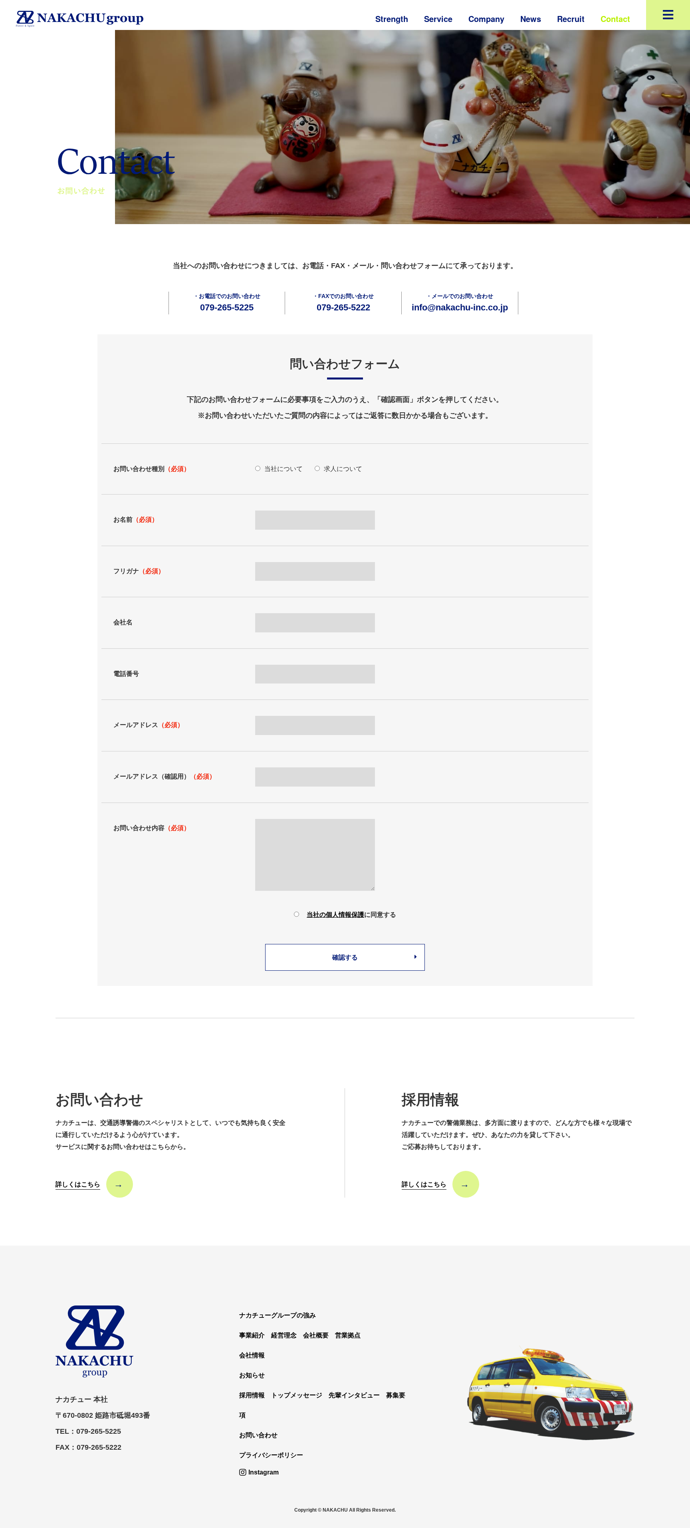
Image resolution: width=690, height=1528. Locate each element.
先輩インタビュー (354, 1395)
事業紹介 (252, 1335)
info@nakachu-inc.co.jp (460, 307)
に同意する (351, 914)
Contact (615, 18)
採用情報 (252, 1395)
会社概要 (316, 1335)
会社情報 (252, 1355)
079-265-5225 (227, 307)
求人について (343, 468)
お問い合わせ (258, 1435)
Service (438, 18)
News (530, 18)
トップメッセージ (296, 1395)
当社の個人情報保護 (335, 914)
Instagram (263, 1472)
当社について (283, 468)
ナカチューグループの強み (277, 1315)
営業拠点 (348, 1335)
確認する (345, 957)
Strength (391, 18)
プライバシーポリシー (271, 1455)
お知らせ (252, 1375)
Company (486, 18)
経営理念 (284, 1335)
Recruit (571, 18)
